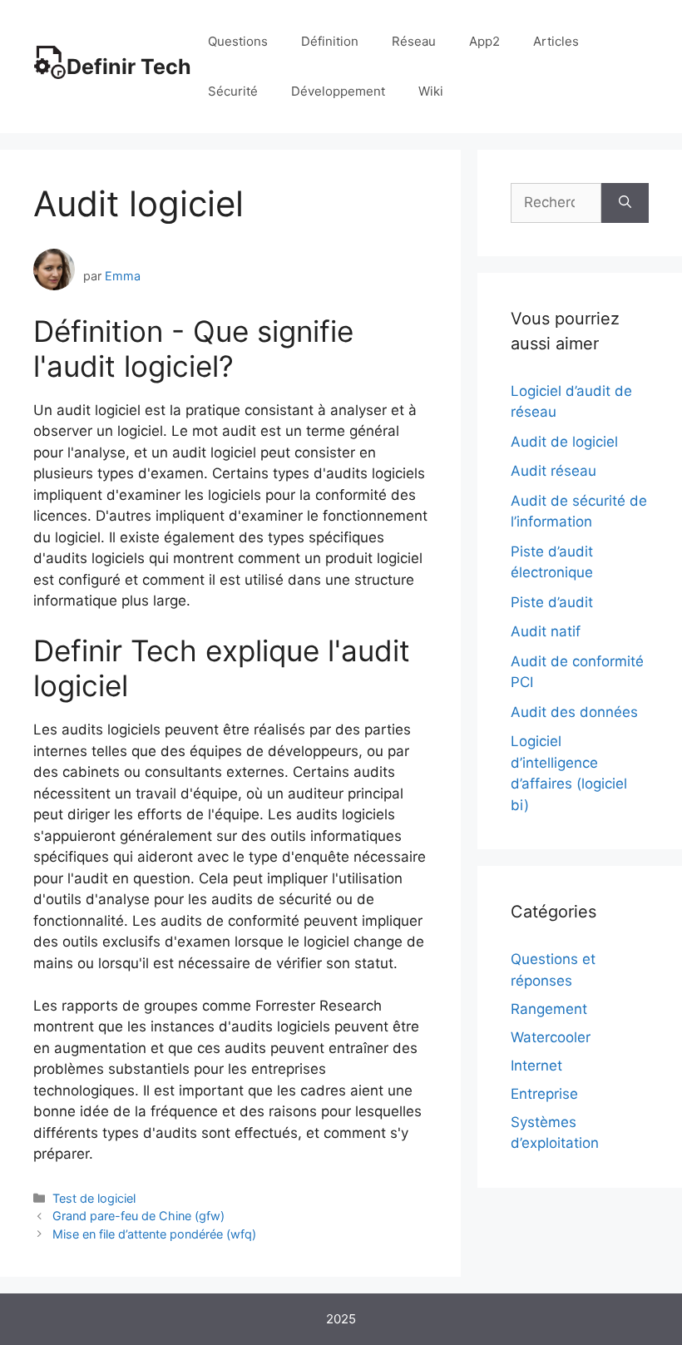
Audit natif (546, 631)
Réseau (414, 41)
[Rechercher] (625, 203)
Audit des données (574, 712)
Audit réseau (553, 470)
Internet (536, 1065)
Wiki (430, 91)
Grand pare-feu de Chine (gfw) (138, 1216)
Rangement (549, 1009)
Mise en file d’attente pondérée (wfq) (154, 1234)
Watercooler (551, 1037)
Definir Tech (129, 66)
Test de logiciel (94, 1198)
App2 (484, 41)
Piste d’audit (552, 602)
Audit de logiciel (564, 441)
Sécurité (233, 91)
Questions (238, 41)
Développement (338, 91)
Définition (329, 41)
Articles (556, 41)
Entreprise (544, 1093)
